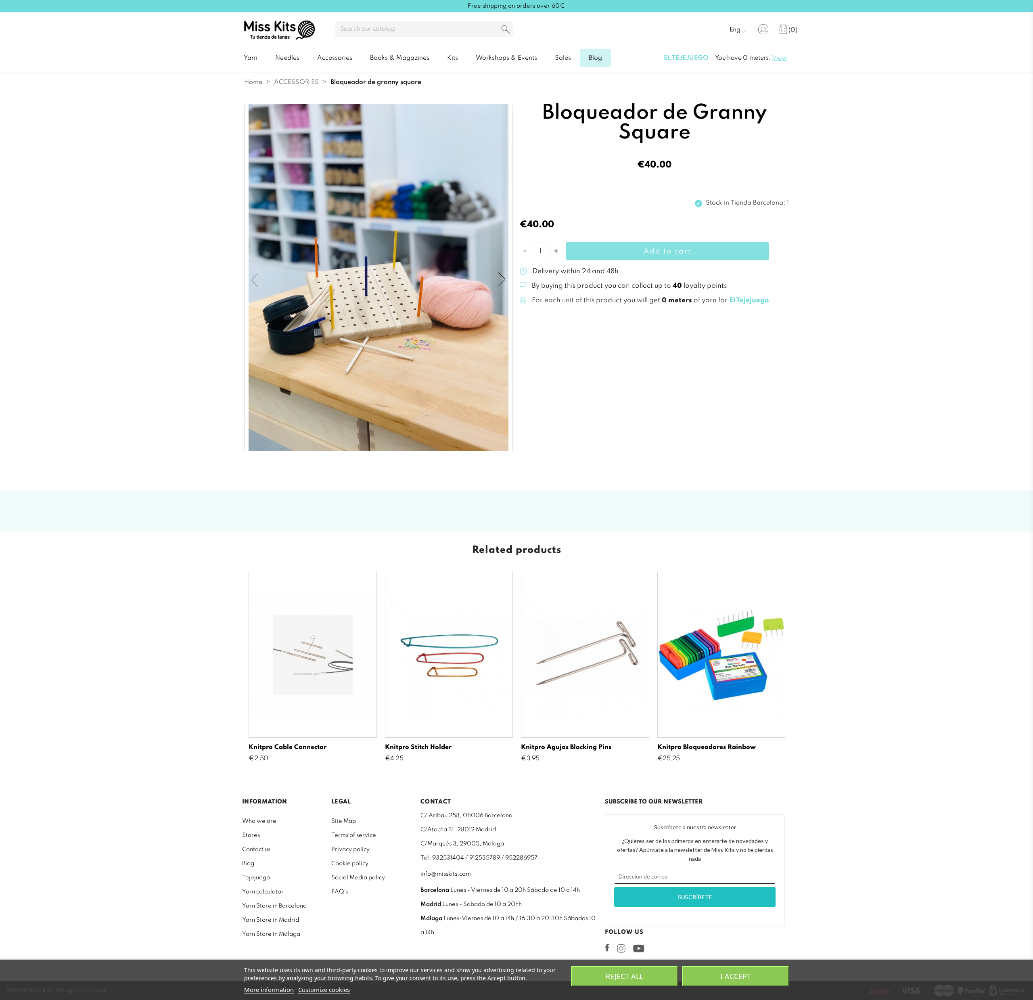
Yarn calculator (263, 892)
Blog (248, 863)
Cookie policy (349, 863)
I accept (735, 976)
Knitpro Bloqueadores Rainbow (706, 747)
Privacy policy (350, 849)
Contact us (256, 849)
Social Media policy (358, 878)
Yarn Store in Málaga (271, 934)
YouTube (638, 948)
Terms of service (353, 835)
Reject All (624, 976)
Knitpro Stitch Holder (418, 747)
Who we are (259, 821)
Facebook (607, 948)
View (779, 58)
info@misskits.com (445, 874)
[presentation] (256, 279)
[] (505, 30)
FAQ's (339, 892)
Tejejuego (256, 878)
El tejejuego (686, 58)
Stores (251, 835)
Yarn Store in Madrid (270, 920)
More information (269, 989)
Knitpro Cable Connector (287, 747)
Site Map (343, 821)
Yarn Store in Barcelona (274, 906)
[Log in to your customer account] (763, 29)
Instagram (621, 948)
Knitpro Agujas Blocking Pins (566, 747)
